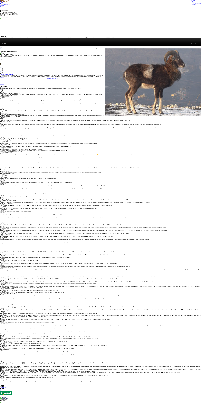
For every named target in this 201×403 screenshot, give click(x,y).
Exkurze (192, 1)
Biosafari (192, 6)
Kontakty (193, 5)
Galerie (192, 2)
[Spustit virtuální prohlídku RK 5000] (2, 77)
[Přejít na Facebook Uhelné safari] (0, 390)
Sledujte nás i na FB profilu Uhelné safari (4, 21)
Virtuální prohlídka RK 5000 (196, 3)
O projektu (193, 0)
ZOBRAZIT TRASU (3, 58)
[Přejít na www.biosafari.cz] (2, 8)
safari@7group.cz (3, 387)
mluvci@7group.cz (3, 389)
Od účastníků (193, 4)
